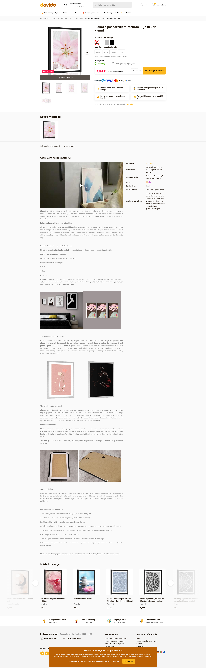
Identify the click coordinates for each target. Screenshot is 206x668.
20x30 (98, 52)
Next (87, 52)
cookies (71, 656)
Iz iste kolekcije (69, 146)
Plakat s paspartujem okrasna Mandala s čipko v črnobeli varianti (186, 601)
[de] (158, 652)
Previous (35, 583)
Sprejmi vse (128, 661)
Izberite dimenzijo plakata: (106, 47)
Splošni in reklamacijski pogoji (115, 638)
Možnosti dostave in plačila (114, 644)
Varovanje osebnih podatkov (115, 641)
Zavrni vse (116, 661)
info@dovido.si (73, 638)
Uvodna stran (45, 18)
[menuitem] (50, 13)
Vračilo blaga (109, 646)
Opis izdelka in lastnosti (49, 146)
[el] (164, 652)
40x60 (114, 52)
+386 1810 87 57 (51, 638)
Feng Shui (79, 18)
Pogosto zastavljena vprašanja (146, 641)
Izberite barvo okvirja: (104, 37)
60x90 (121, 52)
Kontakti (139, 644)
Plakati (54, 18)
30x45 (106, 52)
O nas (138, 638)
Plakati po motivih (66, 18)
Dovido (130, 104)
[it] (161, 652)
